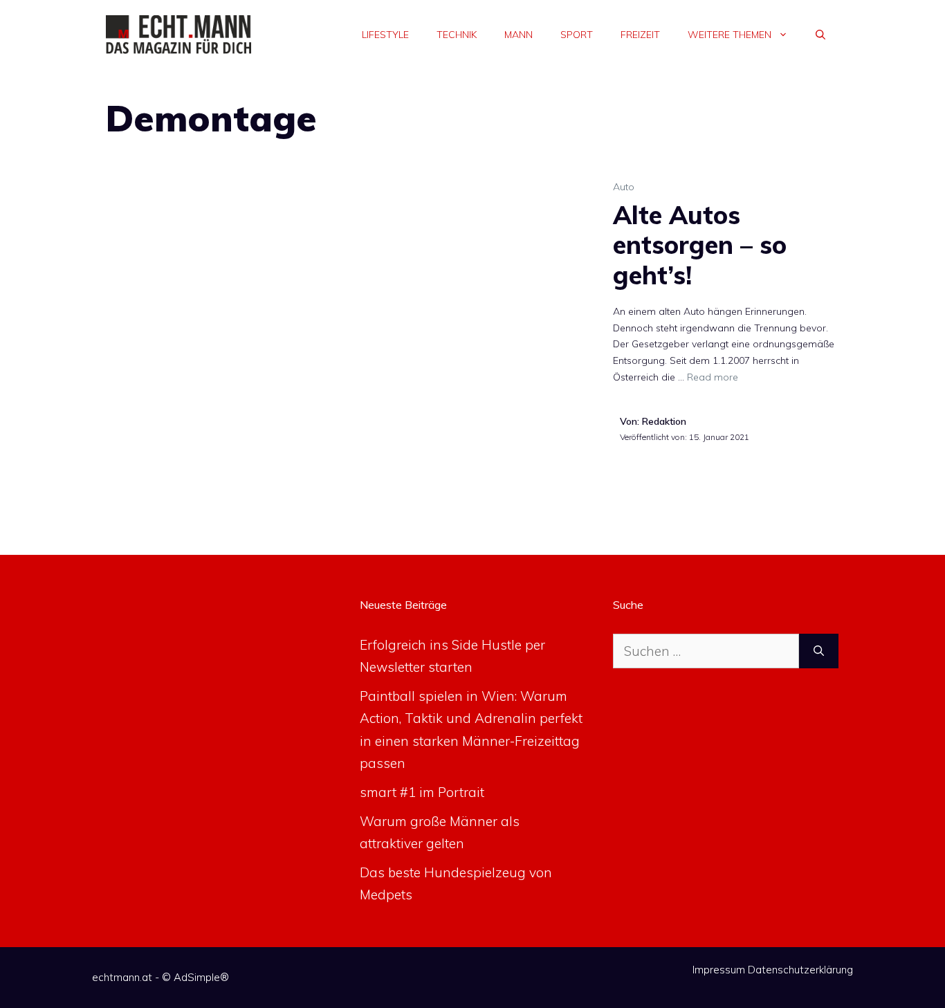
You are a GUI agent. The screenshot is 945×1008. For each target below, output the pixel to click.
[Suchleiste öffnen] (820, 34)
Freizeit (640, 34)
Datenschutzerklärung (800, 969)
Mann (518, 34)
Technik (457, 34)
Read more (712, 377)
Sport (576, 34)
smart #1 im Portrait (422, 792)
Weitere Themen (729, 34)
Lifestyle (385, 34)
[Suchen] (818, 651)
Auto (623, 187)
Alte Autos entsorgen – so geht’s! (700, 244)
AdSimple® (201, 977)
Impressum (718, 969)
